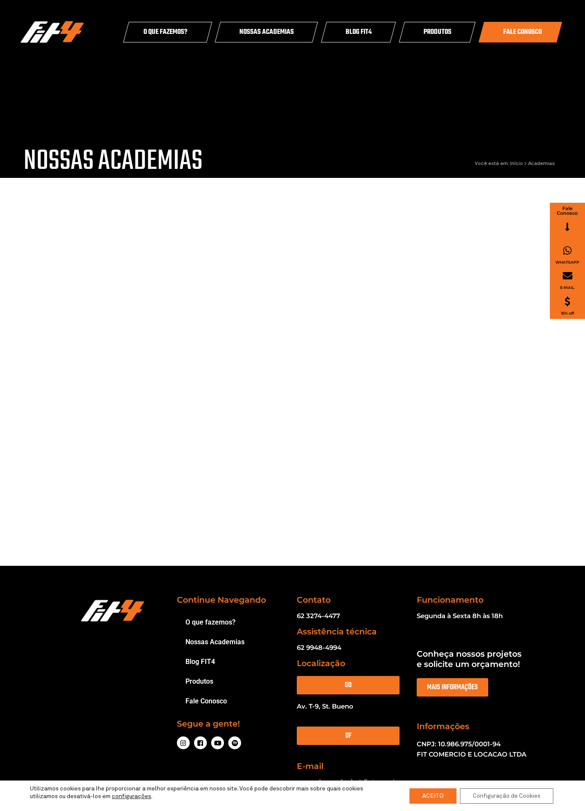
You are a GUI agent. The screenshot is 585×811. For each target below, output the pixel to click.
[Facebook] (200, 742)
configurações (131, 796)
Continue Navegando (221, 600)
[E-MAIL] (568, 276)
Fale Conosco (522, 32)
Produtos (437, 32)
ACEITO (433, 796)
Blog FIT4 (359, 32)
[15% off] (567, 301)
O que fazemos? (165, 32)
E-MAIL (567, 287)
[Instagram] (183, 742)
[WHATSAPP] (567, 250)
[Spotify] (234, 742)
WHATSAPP (567, 262)
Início (516, 163)
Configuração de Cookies (506, 796)
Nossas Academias (266, 32)
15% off (567, 313)
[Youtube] (217, 742)
